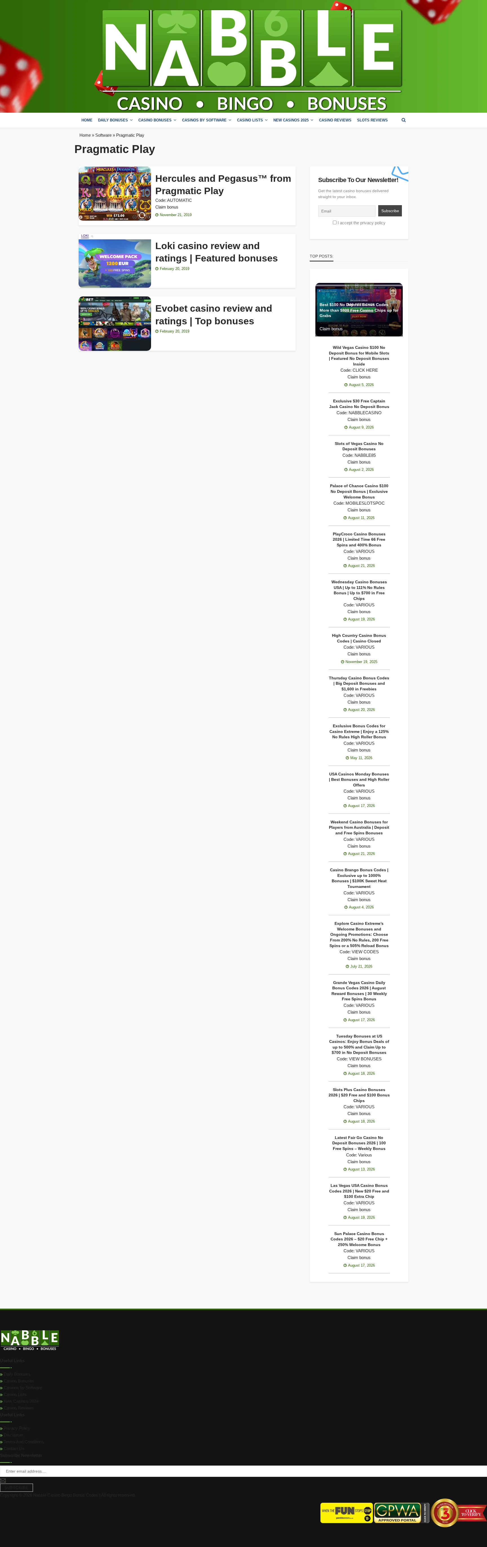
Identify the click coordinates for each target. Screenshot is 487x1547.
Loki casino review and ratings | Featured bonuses (216, 251)
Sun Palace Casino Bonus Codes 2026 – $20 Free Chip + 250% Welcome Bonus (359, 1239)
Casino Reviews (335, 120)
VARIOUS (365, 551)
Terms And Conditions (23, 1441)
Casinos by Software (204, 120)
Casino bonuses (155, 120)
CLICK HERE (365, 370)
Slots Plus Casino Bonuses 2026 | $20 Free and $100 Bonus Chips (359, 1095)
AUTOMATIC (179, 200)
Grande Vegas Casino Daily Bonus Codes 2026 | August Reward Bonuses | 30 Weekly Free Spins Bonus (359, 990)
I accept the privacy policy (362, 222)
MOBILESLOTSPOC (365, 503)
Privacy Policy (16, 1428)
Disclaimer (13, 1435)
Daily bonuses (113, 120)
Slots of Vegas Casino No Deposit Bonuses (359, 446)
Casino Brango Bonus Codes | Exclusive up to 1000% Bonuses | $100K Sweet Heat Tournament (359, 878)
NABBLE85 (365, 455)
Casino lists (250, 120)
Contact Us (14, 1448)
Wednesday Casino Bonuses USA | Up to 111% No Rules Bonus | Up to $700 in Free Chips (359, 590)
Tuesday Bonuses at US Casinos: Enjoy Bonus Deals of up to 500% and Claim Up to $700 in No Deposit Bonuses (359, 1044)
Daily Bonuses (16, 1374)
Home (86, 120)
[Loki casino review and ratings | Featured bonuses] (115, 261)
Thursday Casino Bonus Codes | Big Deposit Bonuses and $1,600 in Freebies (359, 683)
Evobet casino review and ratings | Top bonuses (213, 314)
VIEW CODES (365, 951)
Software (103, 135)
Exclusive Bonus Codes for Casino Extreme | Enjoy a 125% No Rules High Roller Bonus (359, 731)
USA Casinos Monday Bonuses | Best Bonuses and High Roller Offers (359, 779)
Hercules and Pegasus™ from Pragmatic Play (223, 184)
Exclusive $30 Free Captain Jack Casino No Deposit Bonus (359, 404)
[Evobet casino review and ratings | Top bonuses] (115, 323)
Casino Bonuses (18, 1380)
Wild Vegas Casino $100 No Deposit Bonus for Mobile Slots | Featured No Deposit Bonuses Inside (359, 355)
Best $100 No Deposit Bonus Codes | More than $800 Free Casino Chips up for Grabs (359, 310)
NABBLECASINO (348, 322)
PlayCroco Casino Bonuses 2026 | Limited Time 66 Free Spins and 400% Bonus (359, 539)
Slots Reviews (372, 120)
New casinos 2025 (291, 120)
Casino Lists (14, 1394)
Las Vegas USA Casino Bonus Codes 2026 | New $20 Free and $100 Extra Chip (359, 1191)
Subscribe (16, 1488)
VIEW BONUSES (365, 1058)
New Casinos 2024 (21, 1401)
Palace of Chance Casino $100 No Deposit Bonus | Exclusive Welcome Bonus (359, 491)
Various (365, 1155)
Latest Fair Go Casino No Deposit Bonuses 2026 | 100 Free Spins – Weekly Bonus (359, 1143)
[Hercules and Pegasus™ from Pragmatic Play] (115, 194)
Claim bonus (166, 207)
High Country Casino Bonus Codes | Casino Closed (359, 638)
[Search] (403, 120)
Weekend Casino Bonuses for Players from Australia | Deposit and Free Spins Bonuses (359, 827)
